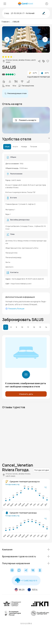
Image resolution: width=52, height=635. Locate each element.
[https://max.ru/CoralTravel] (19, 570)
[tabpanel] (26, 220)
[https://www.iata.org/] (12, 606)
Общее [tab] (7, 147)
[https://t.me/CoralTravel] (26, 570)
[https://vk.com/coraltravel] (33, 570)
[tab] (26, 139)
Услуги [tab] (15, 147)
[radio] (3, 57)
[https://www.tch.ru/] (40, 606)
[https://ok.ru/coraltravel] (40, 570)
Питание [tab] (33, 147)
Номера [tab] (24, 147)
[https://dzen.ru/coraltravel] (12, 570)
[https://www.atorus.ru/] (12, 615)
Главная (5, 21)
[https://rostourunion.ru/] (40, 615)
